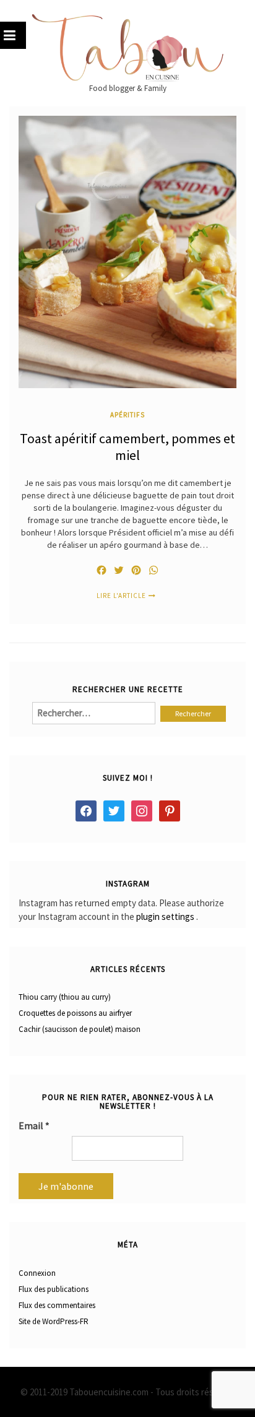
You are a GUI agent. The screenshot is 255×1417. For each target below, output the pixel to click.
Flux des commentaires (57, 1305)
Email (34, 1125)
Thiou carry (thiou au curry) (65, 997)
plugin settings (166, 916)
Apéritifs (127, 414)
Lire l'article (121, 595)
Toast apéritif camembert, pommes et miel (127, 447)
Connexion (37, 1273)
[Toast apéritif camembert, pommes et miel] (127, 251)
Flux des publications (54, 1289)
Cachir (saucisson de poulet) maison (79, 1029)
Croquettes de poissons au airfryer (75, 1013)
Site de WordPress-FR (54, 1321)
